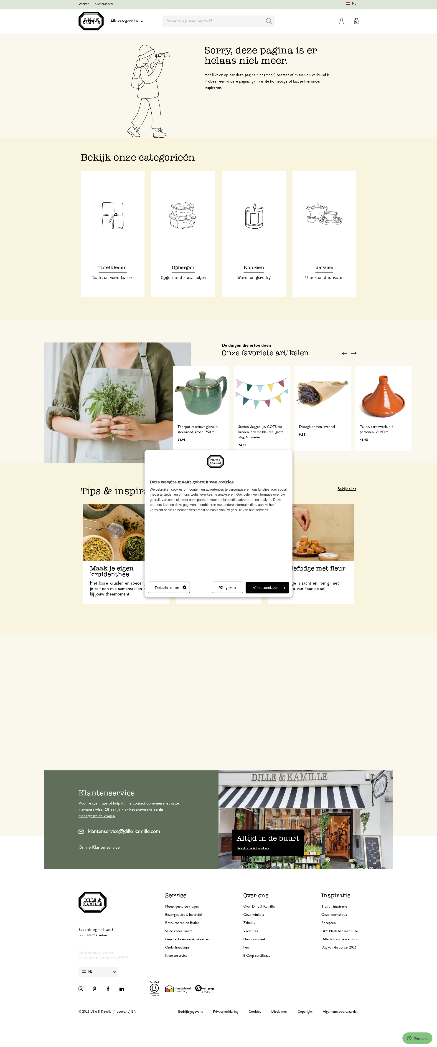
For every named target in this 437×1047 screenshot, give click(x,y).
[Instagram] (81, 988)
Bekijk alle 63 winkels (253, 848)
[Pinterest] (94, 988)
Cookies (255, 1011)
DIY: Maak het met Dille (339, 931)
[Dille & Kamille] (91, 21)
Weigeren (227, 587)
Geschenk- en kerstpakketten (187, 939)
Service (175, 895)
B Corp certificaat (256, 955)
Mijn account (341, 21)
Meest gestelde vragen (182, 906)
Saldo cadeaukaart (178, 931)
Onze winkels (253, 914)
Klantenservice (104, 4)
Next (353, 353)
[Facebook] (108, 988)
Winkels (84, 4)
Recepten (328, 923)
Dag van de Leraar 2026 (338, 947)
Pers (246, 947)
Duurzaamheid (254, 939)
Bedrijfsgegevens (190, 1011)
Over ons (255, 895)
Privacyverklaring (225, 1011)
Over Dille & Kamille (259, 906)
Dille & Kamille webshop (339, 939)
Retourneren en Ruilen (182, 923)
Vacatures (250, 931)
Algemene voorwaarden (340, 1011)
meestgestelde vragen (97, 816)
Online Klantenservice (99, 847)
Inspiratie (336, 895)
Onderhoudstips (177, 947)
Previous (344, 353)
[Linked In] (121, 988)
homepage (278, 81)
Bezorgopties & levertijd (183, 914)
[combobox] (219, 21)
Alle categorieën (124, 21)
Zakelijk (249, 923)
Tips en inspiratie (334, 906)
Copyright (305, 1011)
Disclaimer (279, 1011)
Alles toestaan (266, 587)
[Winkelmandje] (356, 21)
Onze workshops (334, 914)
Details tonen (167, 587)
